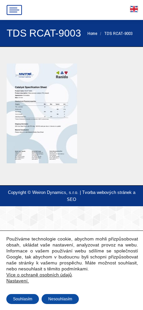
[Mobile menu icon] (14, 10)
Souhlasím (22, 299)
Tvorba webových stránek (107, 192)
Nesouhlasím (60, 299)
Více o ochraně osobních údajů (39, 274)
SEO (71, 199)
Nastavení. (17, 280)
